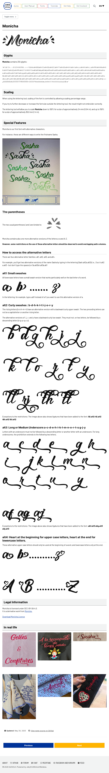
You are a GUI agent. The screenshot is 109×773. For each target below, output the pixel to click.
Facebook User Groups (65, 763)
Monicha (28, 611)
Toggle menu (9, 17)
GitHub (15, 763)
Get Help (67, 6)
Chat (35, 763)
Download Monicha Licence (13, 617)
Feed (82, 763)
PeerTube (46, 763)
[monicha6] (54, 686)
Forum (26, 763)
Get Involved (82, 6)
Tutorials (54, 6)
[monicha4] (90, 638)
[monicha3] (54, 647)
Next (79, 745)
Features (15, 6)
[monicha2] (19, 650)
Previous (28, 745)
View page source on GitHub (42, 731)
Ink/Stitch (12, 767)
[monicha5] (19, 698)
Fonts (42, 6)
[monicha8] (90, 692)
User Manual (29, 6)
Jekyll (29, 767)
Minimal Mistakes (39, 767)
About (5, 763)
